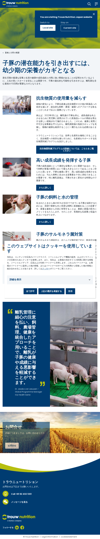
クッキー (46, 268)
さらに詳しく (45, 187)
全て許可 (30, 291)
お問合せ (12, 445)
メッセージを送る (19, 502)
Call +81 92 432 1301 (21, 494)
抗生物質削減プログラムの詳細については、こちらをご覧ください (67, 149)
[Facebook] (22, 527)
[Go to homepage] (16, 4)
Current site (69, 27)
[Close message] (93, 14)
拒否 (70, 291)
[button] (89, 4)
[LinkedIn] (17, 527)
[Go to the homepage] (19, 518)
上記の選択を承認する (51, 291)
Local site (48, 27)
